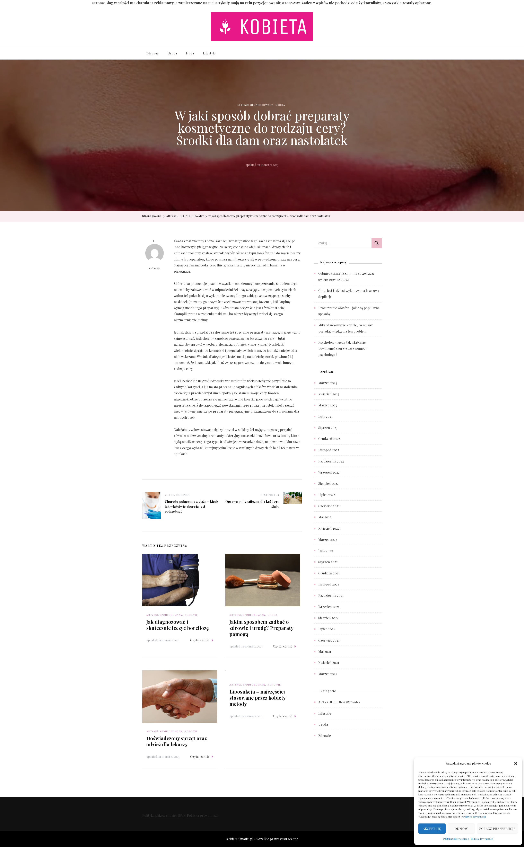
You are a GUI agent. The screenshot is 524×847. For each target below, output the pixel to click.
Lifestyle (209, 53)
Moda (190, 53)
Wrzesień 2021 (328, 607)
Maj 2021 (324, 651)
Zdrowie (152, 53)
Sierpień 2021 (328, 618)
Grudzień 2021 (329, 573)
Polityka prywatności (202, 815)
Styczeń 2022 (328, 562)
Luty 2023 (325, 416)
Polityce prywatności (474, 816)
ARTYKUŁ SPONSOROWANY (255, 104)
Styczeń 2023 (328, 427)
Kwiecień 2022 (328, 528)
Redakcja (154, 268)
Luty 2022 (325, 550)
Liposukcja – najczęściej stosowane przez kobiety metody (257, 697)
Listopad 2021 (328, 584)
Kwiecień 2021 (328, 662)
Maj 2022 (324, 517)
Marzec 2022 (327, 539)
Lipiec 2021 (326, 629)
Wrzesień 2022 (329, 472)
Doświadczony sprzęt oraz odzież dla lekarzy (176, 741)
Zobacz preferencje (497, 829)
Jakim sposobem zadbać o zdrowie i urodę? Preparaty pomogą (261, 627)
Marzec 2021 (327, 674)
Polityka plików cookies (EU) (163, 815)
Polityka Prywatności (482, 838)
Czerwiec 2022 (329, 506)
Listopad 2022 (328, 450)
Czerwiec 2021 (328, 640)
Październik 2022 (331, 461)
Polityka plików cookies (456, 838)
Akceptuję (432, 829)
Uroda (172, 53)
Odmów (461, 829)
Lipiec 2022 (326, 495)
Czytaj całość (200, 640)
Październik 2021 (330, 595)
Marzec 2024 (327, 383)
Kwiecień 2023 (328, 394)
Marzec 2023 (327, 405)
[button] (516, 763)
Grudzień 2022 (329, 438)
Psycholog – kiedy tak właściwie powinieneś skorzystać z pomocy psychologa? (342, 348)
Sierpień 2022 (328, 483)
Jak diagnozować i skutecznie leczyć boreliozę (177, 624)
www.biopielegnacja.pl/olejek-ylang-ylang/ (235, 344)
